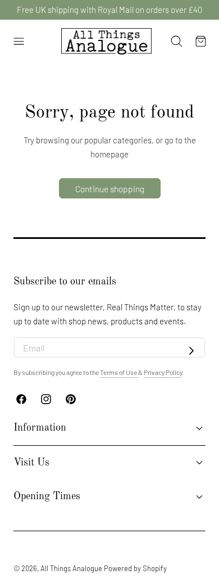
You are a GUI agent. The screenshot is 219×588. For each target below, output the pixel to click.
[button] (18, 41)
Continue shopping (109, 188)
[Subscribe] (191, 351)
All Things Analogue (71, 568)
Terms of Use (119, 372)
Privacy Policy (163, 372)
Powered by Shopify (135, 568)
